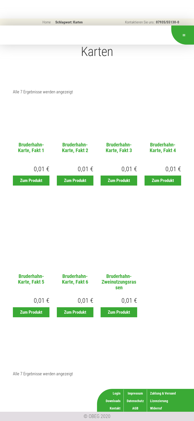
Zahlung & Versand (163, 393)
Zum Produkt (31, 180)
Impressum (135, 393)
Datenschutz (135, 401)
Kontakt (115, 408)
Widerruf (156, 408)
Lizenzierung (159, 401)
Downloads (113, 401)
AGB (135, 408)
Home (46, 22)
